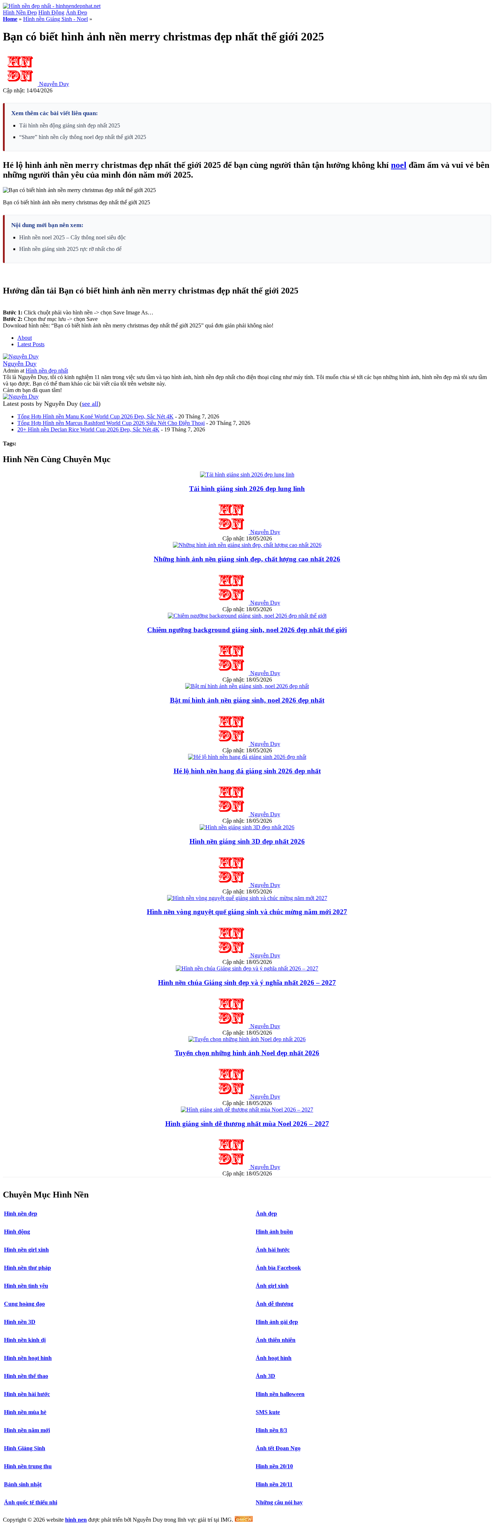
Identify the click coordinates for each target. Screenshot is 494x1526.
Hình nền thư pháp (27, 1268)
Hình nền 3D (19, 1322)
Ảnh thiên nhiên (275, 1340)
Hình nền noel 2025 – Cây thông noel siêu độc (72, 237)
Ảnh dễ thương (274, 1304)
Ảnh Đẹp (76, 12)
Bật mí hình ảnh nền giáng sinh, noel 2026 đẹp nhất (247, 700)
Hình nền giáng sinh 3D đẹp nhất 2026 (247, 841)
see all (90, 403)
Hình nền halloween (280, 1394)
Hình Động (51, 12)
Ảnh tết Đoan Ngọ (278, 1448)
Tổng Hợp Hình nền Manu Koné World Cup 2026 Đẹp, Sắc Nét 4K (95, 416)
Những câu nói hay (279, 1502)
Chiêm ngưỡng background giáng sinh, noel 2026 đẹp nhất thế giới (247, 630)
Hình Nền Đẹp (20, 12)
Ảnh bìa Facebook (278, 1268)
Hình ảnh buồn (274, 1232)
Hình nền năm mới (27, 1430)
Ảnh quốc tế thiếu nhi (30, 1502)
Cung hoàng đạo (24, 1304)
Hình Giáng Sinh (24, 1448)
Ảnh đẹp (266, 1213)
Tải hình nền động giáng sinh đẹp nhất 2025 (69, 125)
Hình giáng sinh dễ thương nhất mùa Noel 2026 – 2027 (247, 1123)
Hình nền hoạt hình (28, 1358)
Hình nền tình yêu (26, 1286)
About (24, 338)
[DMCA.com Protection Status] (244, 1520)
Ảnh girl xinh (272, 1286)
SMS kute (268, 1412)
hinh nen (76, 1520)
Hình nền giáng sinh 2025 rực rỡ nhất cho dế (70, 249)
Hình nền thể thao (26, 1376)
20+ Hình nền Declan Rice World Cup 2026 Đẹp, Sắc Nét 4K (88, 429)
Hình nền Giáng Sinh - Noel (55, 19)
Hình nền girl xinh (26, 1250)
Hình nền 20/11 (274, 1484)
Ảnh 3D (265, 1376)
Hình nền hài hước (27, 1394)
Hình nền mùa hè (25, 1412)
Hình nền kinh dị (25, 1340)
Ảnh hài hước (273, 1250)
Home (10, 19)
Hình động (17, 1232)
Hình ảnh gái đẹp (277, 1322)
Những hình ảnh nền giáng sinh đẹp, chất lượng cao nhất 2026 (247, 559)
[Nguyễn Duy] (21, 356)
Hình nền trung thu (28, 1466)
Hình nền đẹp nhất (47, 371)
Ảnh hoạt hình (273, 1358)
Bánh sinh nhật (23, 1484)
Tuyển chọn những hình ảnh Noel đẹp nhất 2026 (247, 1053)
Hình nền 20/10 (274, 1466)
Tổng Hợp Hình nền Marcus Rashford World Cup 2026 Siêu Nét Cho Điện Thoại (111, 423)
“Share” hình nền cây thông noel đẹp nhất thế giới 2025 (82, 137)
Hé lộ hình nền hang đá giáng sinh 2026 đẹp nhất (247, 771)
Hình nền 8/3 (271, 1430)
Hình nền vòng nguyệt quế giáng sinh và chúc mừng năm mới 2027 (247, 912)
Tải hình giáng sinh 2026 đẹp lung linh (247, 488)
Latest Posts (30, 344)
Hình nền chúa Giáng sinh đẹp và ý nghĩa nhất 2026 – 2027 (247, 982)
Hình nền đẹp (20, 1213)
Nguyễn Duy (54, 84)
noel (398, 165)
